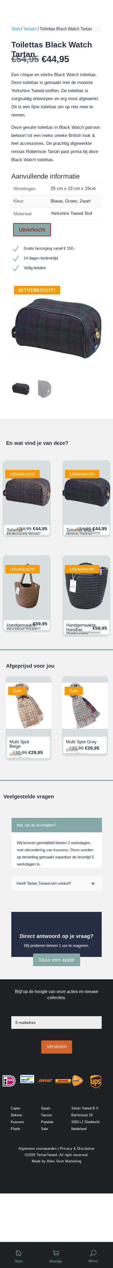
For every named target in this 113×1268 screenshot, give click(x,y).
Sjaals (45, 1108)
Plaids (15, 1129)
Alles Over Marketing (64, 1161)
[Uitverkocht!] (27, 514)
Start (15, 29)
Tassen (30, 29)
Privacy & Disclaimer (77, 1149)
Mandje (56, 1261)
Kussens (17, 1122)
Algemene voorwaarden (37, 1149)
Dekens (16, 1115)
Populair (47, 1122)
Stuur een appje (57, 959)
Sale (44, 1129)
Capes (15, 1108)
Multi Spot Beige (19, 744)
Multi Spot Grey (81, 741)
